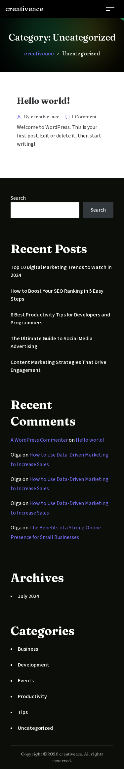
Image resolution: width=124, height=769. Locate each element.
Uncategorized (35, 728)
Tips (23, 712)
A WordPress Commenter (39, 440)
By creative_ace (42, 117)
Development (33, 664)
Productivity (32, 696)
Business (28, 649)
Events (26, 680)
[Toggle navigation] (110, 8)
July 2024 (28, 596)
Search (18, 198)
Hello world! (43, 101)
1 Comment (84, 117)
